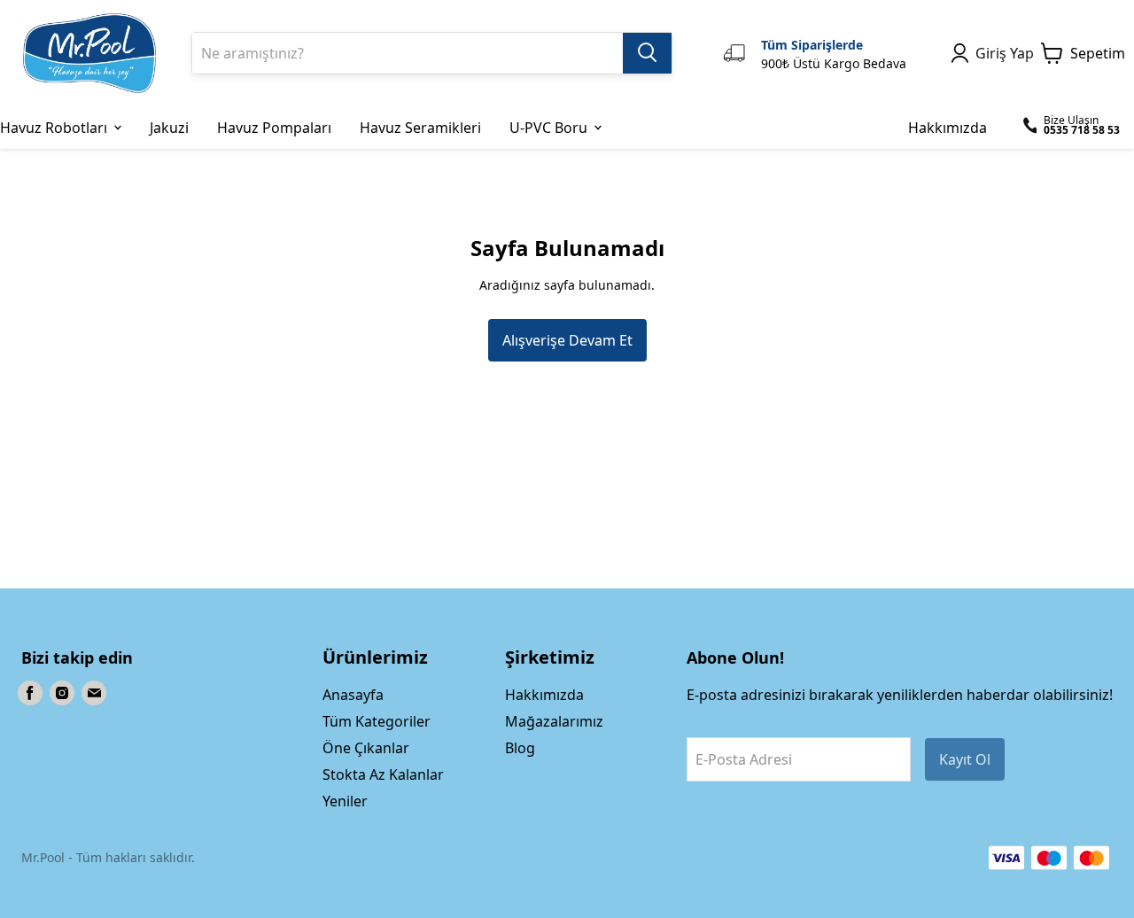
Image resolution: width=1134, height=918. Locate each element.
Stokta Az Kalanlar (383, 774)
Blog (520, 748)
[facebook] (30, 693)
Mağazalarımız (554, 721)
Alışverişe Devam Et (567, 340)
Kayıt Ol (964, 759)
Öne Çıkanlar (365, 748)
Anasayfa (353, 694)
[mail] (94, 693)
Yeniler (345, 801)
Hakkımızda (544, 694)
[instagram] (62, 693)
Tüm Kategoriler (376, 721)
